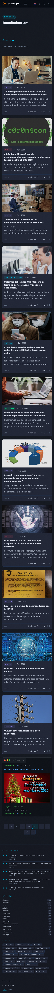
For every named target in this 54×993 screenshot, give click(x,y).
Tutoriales (9, 408)
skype (8, 951)
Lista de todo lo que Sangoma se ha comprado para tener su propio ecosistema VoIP (24, 478)
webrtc (9, 961)
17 (41, 826)
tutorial (25, 958)
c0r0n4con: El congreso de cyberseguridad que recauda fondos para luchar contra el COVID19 (27, 157)
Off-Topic (27, 934)
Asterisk (27, 908)
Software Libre (27, 932)
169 (27, 832)
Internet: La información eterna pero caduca (24, 670)
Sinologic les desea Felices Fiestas (23, 769)
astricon (9, 971)
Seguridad (27, 916)
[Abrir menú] (25, 4)
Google (31, 965)
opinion (27, 968)
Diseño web (23, 951)
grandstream (11, 968)
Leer (6, 112)
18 (47, 826)
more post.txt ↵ (26, 814)
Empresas (9, 958)
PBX (21, 961)
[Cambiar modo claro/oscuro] (44, 4)
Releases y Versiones (31, 955)
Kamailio (42, 948)
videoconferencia (13, 965)
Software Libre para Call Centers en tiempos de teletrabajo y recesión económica (24, 285)
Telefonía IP (27, 929)
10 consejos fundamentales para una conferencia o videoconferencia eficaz (25, 93)
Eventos (8, 150)
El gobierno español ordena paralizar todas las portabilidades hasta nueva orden (25, 350)
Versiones (27, 913)
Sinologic (27, 900)
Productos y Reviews (13, 278)
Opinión (8, 87)
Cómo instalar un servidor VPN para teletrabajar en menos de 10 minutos (24, 414)
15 (29, 826)
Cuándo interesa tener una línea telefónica (22, 732)
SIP (37, 945)
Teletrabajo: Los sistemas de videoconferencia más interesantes (24, 221)
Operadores (9, 726)
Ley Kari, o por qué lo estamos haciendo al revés (26, 607)
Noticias (8, 343)
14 (22, 826)
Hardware (40, 958)
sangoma (41, 968)
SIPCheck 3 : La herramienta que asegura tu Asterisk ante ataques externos (22, 543)
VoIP (27, 905)
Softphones (26, 971)
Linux (38, 951)
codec (40, 971)
